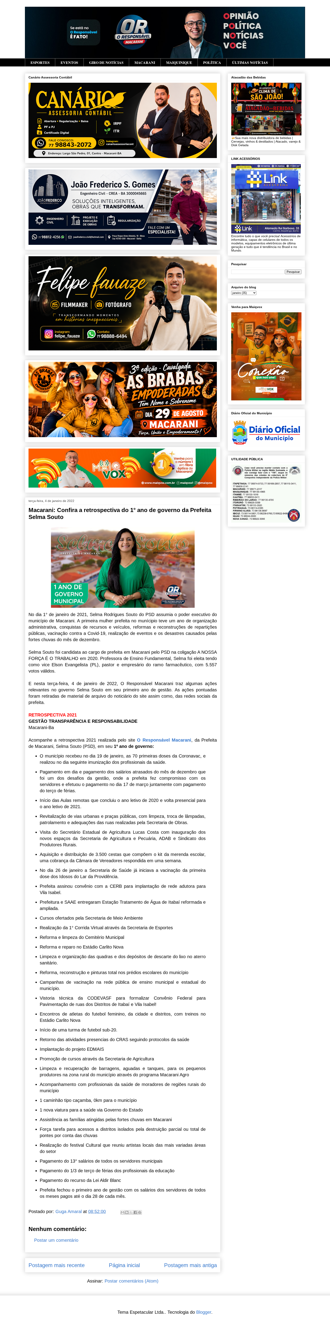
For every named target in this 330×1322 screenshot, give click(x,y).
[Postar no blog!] (127, 1212)
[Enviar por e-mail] (122, 1212)
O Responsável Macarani (164, 740)
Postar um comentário (56, 1240)
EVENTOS (69, 62)
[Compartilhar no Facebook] (135, 1212)
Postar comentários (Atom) (131, 1281)
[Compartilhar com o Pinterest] (139, 1212)
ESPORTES (40, 62)
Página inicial (124, 1265)
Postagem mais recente (57, 1265)
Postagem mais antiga (190, 1265)
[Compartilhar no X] (131, 1212)
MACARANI (144, 62)
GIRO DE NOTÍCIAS (106, 62)
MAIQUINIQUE (179, 62)
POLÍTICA (212, 62)
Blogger (203, 1312)
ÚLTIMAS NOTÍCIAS (250, 62)
